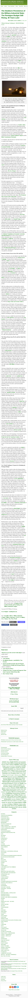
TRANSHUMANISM (4, 907)
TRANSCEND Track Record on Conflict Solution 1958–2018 (12, 741)
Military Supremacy (10, 617)
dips (19, 68)
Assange (16, 763)
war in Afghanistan (18, 478)
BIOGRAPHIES (4, 822)
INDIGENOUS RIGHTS (5, 894)
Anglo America (14, 762)
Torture (24, 800)
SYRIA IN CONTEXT (4, 877)
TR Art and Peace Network (6, 748)
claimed (7, 294)
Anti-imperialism (22, 761)
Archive (5, 6)
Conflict (23, 766)
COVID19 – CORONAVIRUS (6, 934)
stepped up (21, 401)
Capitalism (16, 764)
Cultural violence (20, 769)
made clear (8, 376)
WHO (16, 807)
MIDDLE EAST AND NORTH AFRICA (8, 871)
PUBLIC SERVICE (4, 921)
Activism (4, 762)
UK (6, 802)
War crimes (7, 805)
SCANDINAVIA (4, 875)
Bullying (11, 764)
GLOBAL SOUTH (4, 865)
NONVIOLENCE (4, 829)
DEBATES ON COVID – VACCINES (7, 901)
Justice (11, 786)
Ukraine (9, 802)
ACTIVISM (3, 844)
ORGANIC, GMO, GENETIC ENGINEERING (9, 897)
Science (13, 797)
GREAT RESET (4, 911)
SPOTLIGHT (3, 868)
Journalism (5, 786)
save (25, 535)
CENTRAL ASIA (4, 861)
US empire (4, 804)
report (2, 165)
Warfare (20, 805)
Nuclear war (19, 790)
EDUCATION (3, 859)
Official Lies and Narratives (17, 792)
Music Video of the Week (5, 956)
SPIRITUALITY (3, 941)
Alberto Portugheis (4, 968)
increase (12, 461)
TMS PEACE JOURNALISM (6, 823)
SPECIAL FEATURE (4, 904)
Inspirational (17, 781)
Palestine (9, 793)
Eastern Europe (18, 770)
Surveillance (20, 800)
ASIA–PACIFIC (3, 852)
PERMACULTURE (4, 918)
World (15, 619)
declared (13, 273)
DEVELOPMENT (4, 915)
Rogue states (4, 797)
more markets (9, 423)
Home (2, 6)
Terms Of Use (3, 977)
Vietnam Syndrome (6, 330)
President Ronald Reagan (10, 247)
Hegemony (18, 778)
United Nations (18, 802)
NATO (17, 617)
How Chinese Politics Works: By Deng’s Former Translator (11, 724)
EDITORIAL (3, 813)
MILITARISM (10, 20)
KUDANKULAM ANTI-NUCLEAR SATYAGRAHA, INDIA (11, 920)
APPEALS (3, 869)
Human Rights (7, 779)
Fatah (24, 773)
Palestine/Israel (16, 793)
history (3, 277)
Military (4, 789)
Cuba (14, 769)
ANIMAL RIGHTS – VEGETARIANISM (8, 933)
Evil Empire (12, 268)
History (11, 615)
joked (19, 268)
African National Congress (17, 135)
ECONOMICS (3, 912)
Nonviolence (13, 790)
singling (23, 526)
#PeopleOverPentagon (15, 557)
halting (8, 36)
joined (22, 447)
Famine (21, 773)
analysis (15, 560)
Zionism (14, 808)
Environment (19, 772)
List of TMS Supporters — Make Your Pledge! (14, 688)
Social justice (7, 799)
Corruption (12, 767)
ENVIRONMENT (4, 885)
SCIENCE (3, 902)
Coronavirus (6, 767)
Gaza (23, 775)
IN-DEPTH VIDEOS (4, 948)
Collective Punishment (10, 766)
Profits (24, 795)
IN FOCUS (3, 841)
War (10, 619)
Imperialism (19, 779)
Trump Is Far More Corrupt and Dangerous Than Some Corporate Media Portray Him (14, 671)
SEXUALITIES (3, 930)
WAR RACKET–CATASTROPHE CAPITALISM (9, 851)
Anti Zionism (4, 763)
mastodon (22, 621)
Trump (3, 802)
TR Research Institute (5, 753)
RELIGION (3, 905)
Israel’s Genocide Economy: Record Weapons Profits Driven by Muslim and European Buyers (14, 664)
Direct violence (11, 770)
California (10, 238)
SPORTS (2, 937)
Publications (3, 733)
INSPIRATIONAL (4, 938)
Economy (10, 771)
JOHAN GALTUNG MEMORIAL (6, 815)
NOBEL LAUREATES (5, 825)
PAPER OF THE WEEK (5, 819)
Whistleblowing (11, 807)
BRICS (7, 764)
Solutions (18, 799)
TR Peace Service (4, 751)
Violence (6, 619)
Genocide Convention (12, 776)
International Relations (7, 783)
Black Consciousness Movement (8, 137)
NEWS (2, 848)
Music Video (23, 789)
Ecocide (24, 770)
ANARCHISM (3, 917)
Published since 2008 (14, 996)
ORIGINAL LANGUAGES (5, 947)
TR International (4, 747)
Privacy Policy (3, 980)
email (12, 621)
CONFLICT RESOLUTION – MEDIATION (8, 826)
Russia (9, 797)
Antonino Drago (4, 966)
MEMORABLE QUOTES (5, 845)
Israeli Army (10, 785)
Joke (23, 785)
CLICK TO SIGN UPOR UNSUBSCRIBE (14, 701)
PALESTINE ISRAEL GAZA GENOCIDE (8, 872)
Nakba (4, 790)
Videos (17, 6)
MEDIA (2, 864)
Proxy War (4, 796)
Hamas (9, 778)
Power (21, 795)
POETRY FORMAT (4, 943)
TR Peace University (5, 750)
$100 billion (11, 364)
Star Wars (22, 214)
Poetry (12, 795)
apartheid (14, 35)
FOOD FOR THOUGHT (5, 940)
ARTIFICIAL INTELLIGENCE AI (6, 882)
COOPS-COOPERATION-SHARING (7, 828)
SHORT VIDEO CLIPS (5, 950)
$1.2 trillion (11, 580)
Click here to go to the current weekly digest (11, 652)
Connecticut (4, 238)
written (19, 412)
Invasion (15, 783)
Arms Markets (6, 658)
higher (19, 60)
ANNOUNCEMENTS (5, 821)
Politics (16, 795)
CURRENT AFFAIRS (5, 928)
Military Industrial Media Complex (13, 789)
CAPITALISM (3, 884)
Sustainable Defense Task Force (12, 544)
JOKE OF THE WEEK (5, 945)
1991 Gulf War (10, 317)
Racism (15, 796)
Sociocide (13, 799)
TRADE (2, 914)
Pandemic (23, 793)
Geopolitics (6, 615)
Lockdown (8, 787)
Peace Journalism (11, 6)
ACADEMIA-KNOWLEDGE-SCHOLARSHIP (9, 881)
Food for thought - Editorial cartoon (13, 775)
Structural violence (12, 800)
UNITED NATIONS (4, 878)
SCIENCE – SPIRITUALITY (6, 935)
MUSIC (2, 925)
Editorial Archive (4, 730)
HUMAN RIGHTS (4, 838)
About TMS (21, 6)
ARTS (2, 908)
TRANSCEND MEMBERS (6, 831)
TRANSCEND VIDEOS (5, 818)
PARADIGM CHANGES (5, 895)
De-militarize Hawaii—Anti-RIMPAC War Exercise (12, 661)
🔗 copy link (13, 624)
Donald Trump (17, 219)
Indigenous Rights (6, 781)
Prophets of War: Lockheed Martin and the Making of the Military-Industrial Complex (13, 604)
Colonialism (18, 766)
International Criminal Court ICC (18, 782)
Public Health (10, 796)
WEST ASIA (3, 879)
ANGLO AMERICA (17, 20)
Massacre (13, 787)
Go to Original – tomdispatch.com (9, 611)
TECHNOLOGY (4, 839)
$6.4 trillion (4, 502)
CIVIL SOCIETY (4, 927)
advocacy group (17, 429)
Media (17, 787)
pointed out (19, 376)
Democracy (4, 770)
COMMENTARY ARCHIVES (6, 953)
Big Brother (23, 763)
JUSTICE (2, 849)
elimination (10, 271)
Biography (3, 764)
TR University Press (4, 754)
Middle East (23, 787)
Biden (19, 763)
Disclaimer (3, 979)
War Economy (14, 805)
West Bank (5, 807)
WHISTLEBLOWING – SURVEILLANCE (8, 892)
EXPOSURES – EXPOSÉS (6, 888)
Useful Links (3, 976)
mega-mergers (8, 350)
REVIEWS (3, 898)
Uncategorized (3, 951)
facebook (5, 624)
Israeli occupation (17, 785)
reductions (3, 41)
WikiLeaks (20, 807)
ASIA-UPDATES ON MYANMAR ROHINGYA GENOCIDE (11, 855)
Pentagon (8, 795)
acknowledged (16, 508)
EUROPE (2, 862)
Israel (21, 783)
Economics (5, 772)
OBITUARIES (3, 944)
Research (24, 796)
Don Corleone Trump (8, 673)
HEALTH (2, 891)
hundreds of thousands (20, 502)
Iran (18, 783)
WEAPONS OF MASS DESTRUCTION (8, 832)
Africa (8, 761)
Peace (3, 795)
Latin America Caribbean (19, 786)
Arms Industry (10, 763)
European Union (15, 773)
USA (2, 619)
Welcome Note (3, 734)
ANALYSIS (3, 836)
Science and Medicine (21, 797)
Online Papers (3, 731)
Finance (4, 775)
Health (12, 778)
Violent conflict (22, 804)
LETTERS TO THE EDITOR (6, 931)
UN (12, 802)
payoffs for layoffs (11, 392)
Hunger (13, 779)
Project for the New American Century (10, 437)
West (12, 619)
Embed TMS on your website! (14, 989)
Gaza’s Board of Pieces (8, 668)
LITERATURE (3, 924)
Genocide (4, 776)
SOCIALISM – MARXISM (5, 887)
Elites (13, 771)
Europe (9, 773)
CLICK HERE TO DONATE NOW (14, 681)
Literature (4, 787)
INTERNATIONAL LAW (5, 874)
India (24, 779)
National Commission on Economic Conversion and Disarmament (13, 234)
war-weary (5, 498)
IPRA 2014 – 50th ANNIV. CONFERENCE (8, 954)
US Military (22, 617)
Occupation (8, 792)
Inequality (12, 781)
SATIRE (2, 900)
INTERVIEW (3, 910)
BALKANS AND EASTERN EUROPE (7, 856)
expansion (14, 407)
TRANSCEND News (4, 816)
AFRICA (2, 842)
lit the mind (7, 219)
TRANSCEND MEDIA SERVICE (12, 1)
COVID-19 (18, 767)
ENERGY (2, 854)
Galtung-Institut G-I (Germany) (6, 756)
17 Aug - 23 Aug (14, 694)
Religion (19, 796)
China (21, 764)
